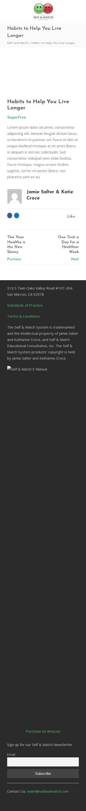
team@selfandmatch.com (48, 791)
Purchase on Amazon (43, 731)
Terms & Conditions (23, 316)
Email (11, 754)
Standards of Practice (25, 305)
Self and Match (17, 43)
